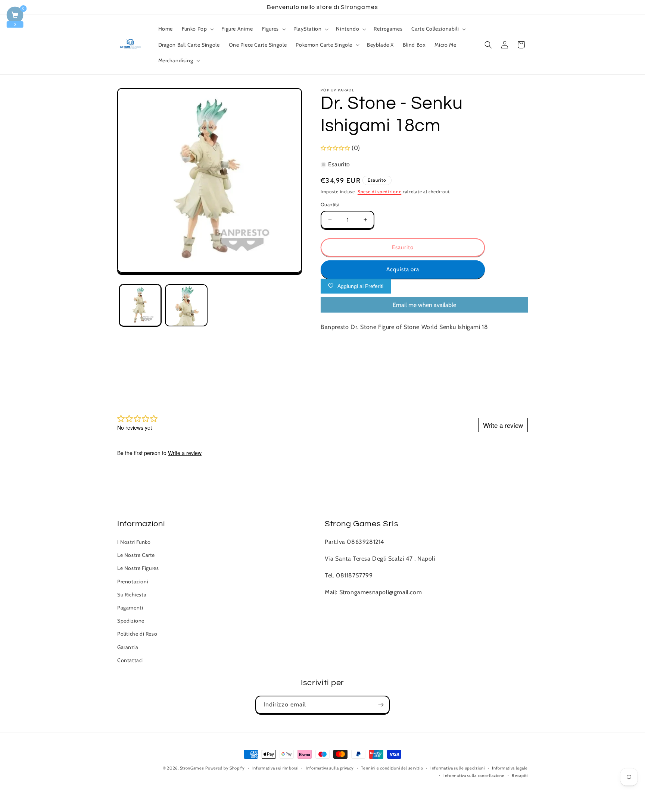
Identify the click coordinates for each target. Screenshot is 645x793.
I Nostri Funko (133, 542)
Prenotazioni (132, 581)
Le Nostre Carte (136, 555)
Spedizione (130, 620)
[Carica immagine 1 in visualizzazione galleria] (140, 305)
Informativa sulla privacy (330, 768)
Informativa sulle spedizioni (457, 768)
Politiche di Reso (137, 634)
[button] (197, 29)
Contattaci (130, 660)
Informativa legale (510, 768)
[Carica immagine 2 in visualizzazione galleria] (186, 305)
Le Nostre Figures (138, 568)
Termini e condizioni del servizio (392, 768)
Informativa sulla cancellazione (474, 775)
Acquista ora (402, 269)
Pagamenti (130, 607)
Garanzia (127, 647)
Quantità (330, 204)
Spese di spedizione (379, 191)
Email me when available (424, 304)
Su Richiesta (131, 594)
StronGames (192, 768)
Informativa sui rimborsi (275, 768)
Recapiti (520, 775)
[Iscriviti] (381, 705)
